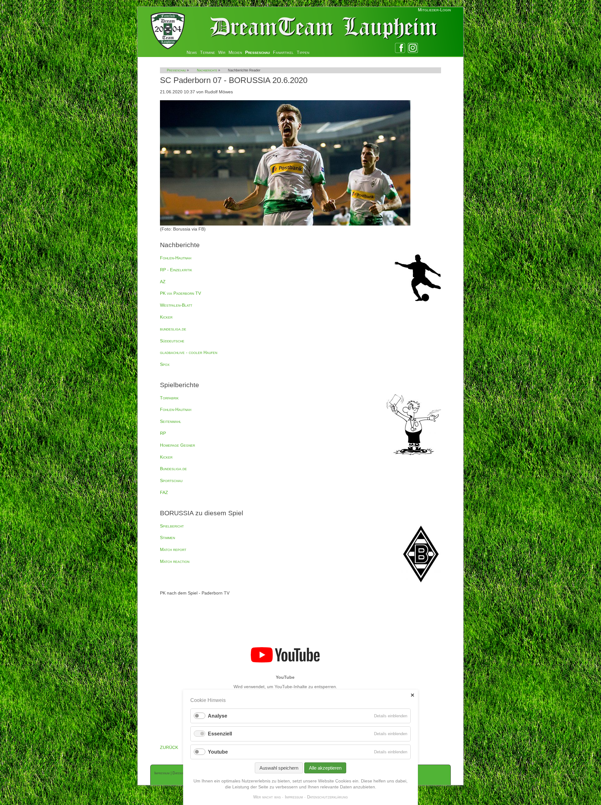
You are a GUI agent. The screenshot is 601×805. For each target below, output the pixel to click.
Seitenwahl (170, 421)
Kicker (166, 316)
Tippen (303, 52)
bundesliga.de (173, 328)
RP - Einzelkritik (176, 269)
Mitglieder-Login (434, 9)
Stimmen (167, 537)
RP (163, 433)
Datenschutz (182, 773)
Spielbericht (172, 525)
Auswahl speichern (278, 768)
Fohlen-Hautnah (175, 257)
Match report (173, 549)
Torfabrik (169, 397)
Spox (165, 364)
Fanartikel (283, 52)
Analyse (217, 716)
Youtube (218, 752)
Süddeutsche (172, 340)
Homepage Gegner (177, 445)
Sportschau (171, 480)
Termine (207, 52)
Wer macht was (267, 797)
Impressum (162, 773)
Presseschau (257, 52)
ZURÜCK (169, 747)
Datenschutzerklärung (327, 797)
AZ (163, 281)
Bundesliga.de (173, 468)
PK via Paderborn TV (180, 293)
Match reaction (174, 561)
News (192, 52)
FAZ (164, 492)
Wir (221, 52)
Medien (235, 52)
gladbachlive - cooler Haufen (188, 352)
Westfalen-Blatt (176, 305)
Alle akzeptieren (325, 768)
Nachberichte (207, 70)
